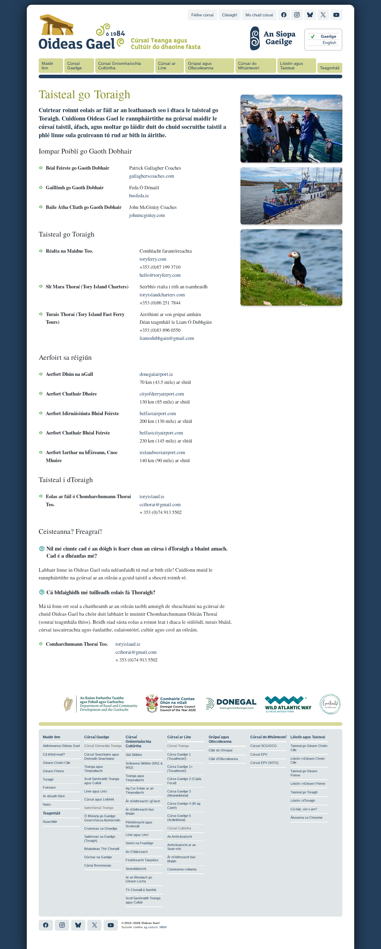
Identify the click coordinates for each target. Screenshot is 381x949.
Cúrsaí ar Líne (167, 65)
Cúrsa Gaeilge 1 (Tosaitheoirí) (179, 756)
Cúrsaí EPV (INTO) (264, 762)
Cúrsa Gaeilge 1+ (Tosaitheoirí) (180, 769)
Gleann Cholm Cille (56, 762)
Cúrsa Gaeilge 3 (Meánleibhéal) (179, 793)
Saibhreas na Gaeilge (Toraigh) (99, 838)
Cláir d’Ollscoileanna (223, 759)
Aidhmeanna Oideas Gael (61, 746)
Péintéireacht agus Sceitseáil (139, 824)
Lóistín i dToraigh (303, 800)
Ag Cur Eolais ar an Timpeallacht (140, 790)
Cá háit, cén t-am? (304, 809)
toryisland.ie (152, 496)
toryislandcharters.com (162, 294)
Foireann (49, 787)
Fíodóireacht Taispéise (142, 860)
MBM (163, 927)
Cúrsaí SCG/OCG (263, 746)
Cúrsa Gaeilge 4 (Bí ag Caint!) (183, 805)
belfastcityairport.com (161, 432)
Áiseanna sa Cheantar (307, 817)
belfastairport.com (158, 413)
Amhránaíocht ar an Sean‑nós (181, 847)
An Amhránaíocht (179, 836)
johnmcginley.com (147, 215)
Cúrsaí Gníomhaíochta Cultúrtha (119, 65)
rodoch (153, 927)
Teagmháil (329, 68)
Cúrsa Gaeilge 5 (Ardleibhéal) (179, 818)
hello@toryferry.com (160, 274)
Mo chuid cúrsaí (259, 15)
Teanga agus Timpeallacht (93, 769)
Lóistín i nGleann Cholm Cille (308, 760)
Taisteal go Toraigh (304, 792)
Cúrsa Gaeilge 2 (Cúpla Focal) (184, 781)
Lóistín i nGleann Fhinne (308, 783)
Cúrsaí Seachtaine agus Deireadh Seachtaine (101, 756)
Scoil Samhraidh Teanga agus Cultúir (101, 781)
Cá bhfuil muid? (54, 754)
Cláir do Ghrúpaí (220, 750)
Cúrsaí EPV (258, 754)
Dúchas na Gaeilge (98, 857)
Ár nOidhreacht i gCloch (143, 801)
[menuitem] (323, 36)
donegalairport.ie (156, 373)
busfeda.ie (139, 195)
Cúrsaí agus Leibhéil (99, 799)
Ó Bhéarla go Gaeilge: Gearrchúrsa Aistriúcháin (102, 818)
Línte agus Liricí (95, 791)
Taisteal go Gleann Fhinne (304, 773)
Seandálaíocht (136, 868)
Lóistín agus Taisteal (291, 65)
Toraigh (48, 779)
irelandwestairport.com (162, 452)
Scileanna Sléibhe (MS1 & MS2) (144, 765)
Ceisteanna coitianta (181, 869)
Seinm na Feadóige (139, 843)
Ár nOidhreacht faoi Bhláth (140, 811)
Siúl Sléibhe (134, 754)
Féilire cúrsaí (202, 15)
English (329, 42)
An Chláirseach (137, 851)
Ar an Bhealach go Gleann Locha (139, 879)
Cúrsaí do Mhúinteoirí (248, 65)
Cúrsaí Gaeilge (74, 65)
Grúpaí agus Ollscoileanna (200, 65)
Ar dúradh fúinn (54, 796)
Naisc (47, 804)
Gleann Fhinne (53, 771)
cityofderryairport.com (162, 393)
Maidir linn (47, 65)
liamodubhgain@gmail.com (167, 337)
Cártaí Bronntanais (97, 865)
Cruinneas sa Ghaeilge (100, 828)
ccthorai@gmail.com (160, 504)
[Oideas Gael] (120, 45)
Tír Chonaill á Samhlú (141, 890)
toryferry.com (153, 258)
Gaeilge (328, 36)
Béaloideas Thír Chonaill (101, 848)
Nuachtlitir (50, 821)
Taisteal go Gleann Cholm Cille (309, 748)
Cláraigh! (229, 15)
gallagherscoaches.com (151, 175)
